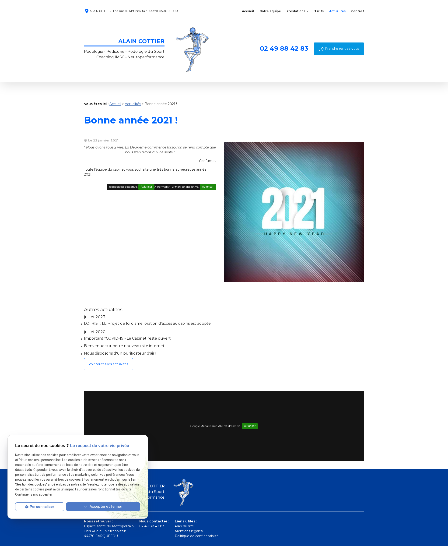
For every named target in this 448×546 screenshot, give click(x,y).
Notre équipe (270, 11)
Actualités (337, 11)
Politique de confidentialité (197, 536)
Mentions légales (189, 531)
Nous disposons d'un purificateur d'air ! (120, 353)
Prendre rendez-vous (342, 48)
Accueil (248, 11)
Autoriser (208, 186)
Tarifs (319, 11)
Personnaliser (42, 506)
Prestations (296, 11)
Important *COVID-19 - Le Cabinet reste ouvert (127, 338)
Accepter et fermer (105, 506)
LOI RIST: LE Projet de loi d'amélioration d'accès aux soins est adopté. (147, 323)
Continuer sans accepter (33, 494)
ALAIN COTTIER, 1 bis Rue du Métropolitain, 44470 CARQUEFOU (131, 11)
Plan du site (184, 526)
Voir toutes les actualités (108, 364)
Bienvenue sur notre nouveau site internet (124, 346)
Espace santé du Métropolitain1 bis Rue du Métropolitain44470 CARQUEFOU (109, 531)
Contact (357, 11)
